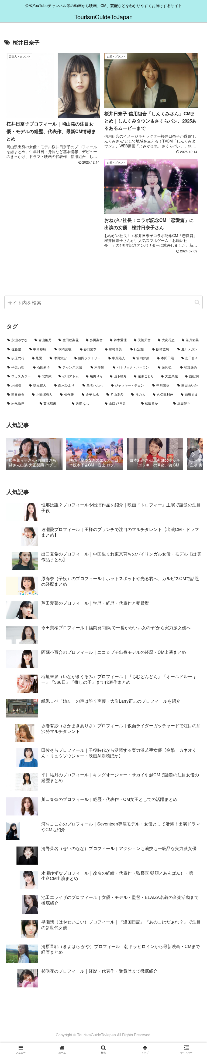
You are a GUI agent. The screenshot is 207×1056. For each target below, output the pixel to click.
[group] (34, 454)
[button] (197, 302)
